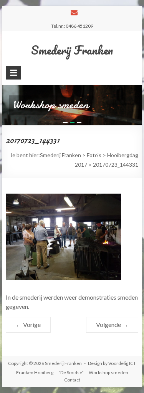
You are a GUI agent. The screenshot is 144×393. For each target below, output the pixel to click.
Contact (72, 380)
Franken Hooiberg (34, 372)
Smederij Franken (72, 50)
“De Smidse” (71, 372)
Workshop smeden (108, 372)
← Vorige (28, 324)
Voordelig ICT (122, 363)
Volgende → (112, 324)
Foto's (94, 155)
